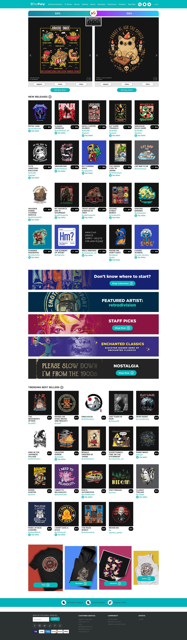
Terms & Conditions (117, 624)
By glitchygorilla (35, 217)
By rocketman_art (62, 130)
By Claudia (59, 457)
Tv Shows (68, 4)
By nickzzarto (33, 255)
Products (122, 4)
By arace (31, 494)
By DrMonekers (115, 173)
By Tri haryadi (60, 532)
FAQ (80, 624)
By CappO (140, 494)
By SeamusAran (88, 532)
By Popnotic (59, 255)
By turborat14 (114, 215)
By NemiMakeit (61, 169)
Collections (111, 4)
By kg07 (58, 423)
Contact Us (83, 622)
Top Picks (131, 4)
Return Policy (85, 629)
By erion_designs (142, 255)
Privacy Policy (114, 622)
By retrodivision (34, 128)
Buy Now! (60, 90)
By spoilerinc (87, 171)
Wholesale (83, 631)
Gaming (85, 4)
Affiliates (112, 619)
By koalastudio (61, 494)
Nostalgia (101, 4)
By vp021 (31, 423)
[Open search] (140, 4)
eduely (100, 79)
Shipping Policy (85, 627)
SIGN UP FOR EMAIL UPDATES (45, 615)
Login (156, 4)
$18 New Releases (55, 4)
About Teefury (85, 619)
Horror (93, 4)
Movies (77, 4)
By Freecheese (140, 169)
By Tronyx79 (114, 421)
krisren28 (35, 79)
